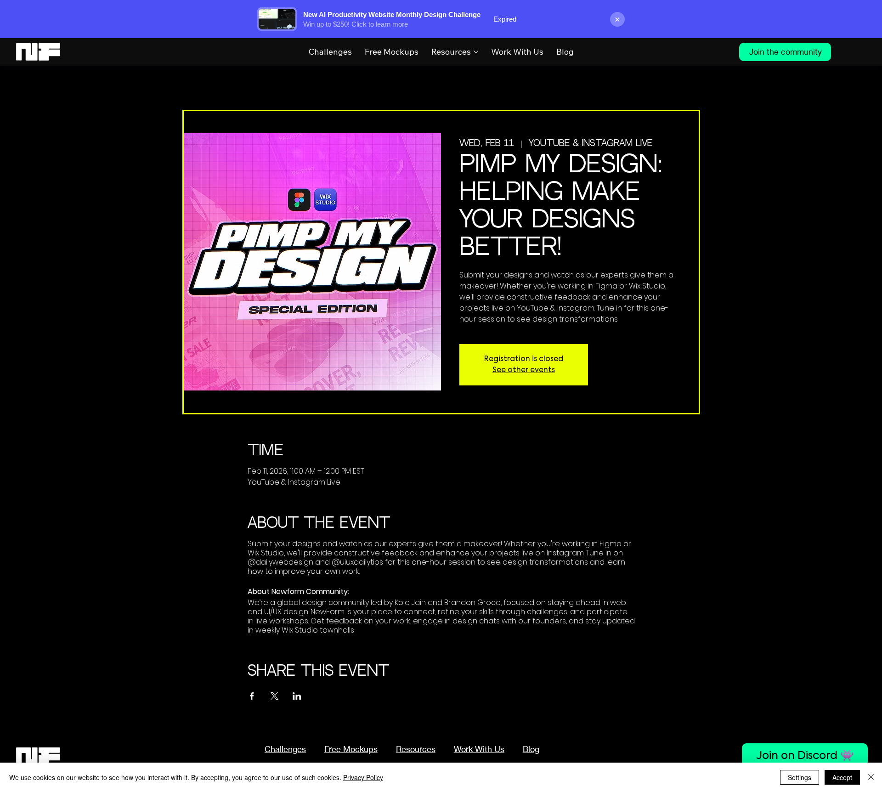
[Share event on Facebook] (252, 696)
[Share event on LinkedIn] (297, 696)
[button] (415, 749)
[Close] (870, 777)
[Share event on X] (274, 696)
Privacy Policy (363, 777)
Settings (799, 777)
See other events (523, 370)
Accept (842, 777)
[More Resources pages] (476, 52)
